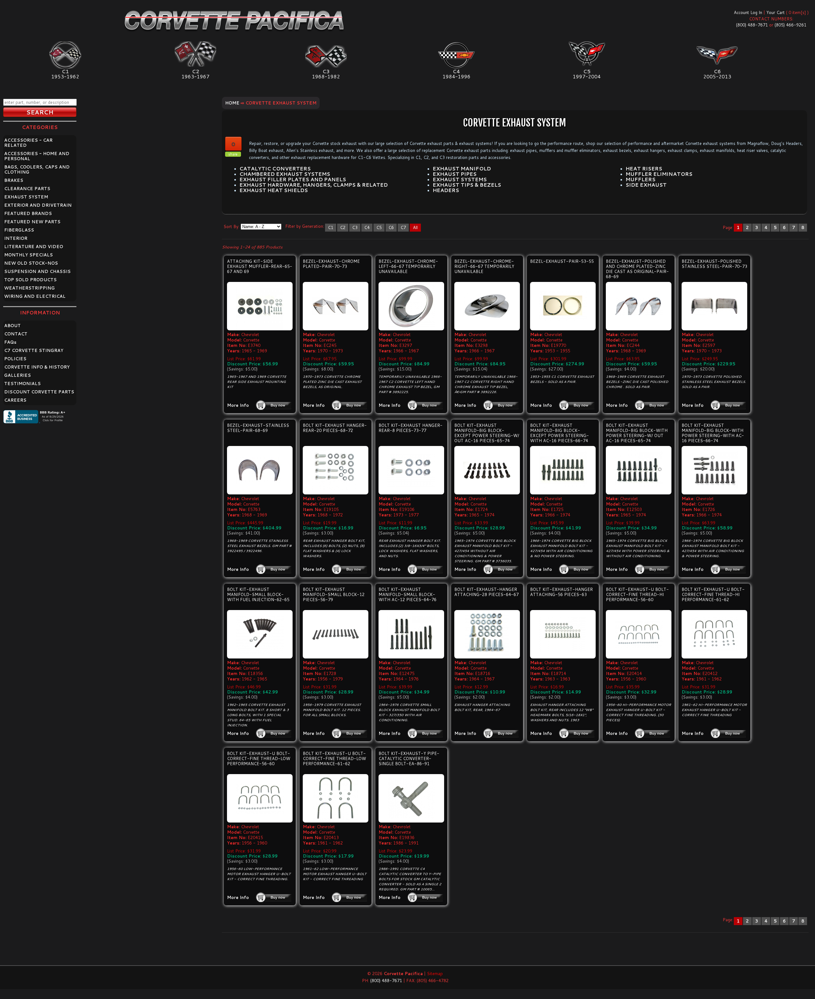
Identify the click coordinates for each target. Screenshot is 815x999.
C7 (403, 227)
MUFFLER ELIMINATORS (659, 173)
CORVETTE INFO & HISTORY (37, 367)
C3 (355, 227)
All (415, 227)
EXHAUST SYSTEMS (460, 179)
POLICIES (15, 359)
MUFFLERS (641, 179)
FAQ (10, 342)
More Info (238, 405)
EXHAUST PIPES (455, 173)
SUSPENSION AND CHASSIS (37, 271)
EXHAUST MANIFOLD (462, 168)
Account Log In (748, 12)
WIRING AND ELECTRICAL (35, 296)
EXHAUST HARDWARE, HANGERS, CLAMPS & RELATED (313, 184)
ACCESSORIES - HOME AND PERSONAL (36, 156)
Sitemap (435, 973)
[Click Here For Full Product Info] (260, 306)
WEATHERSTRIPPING (29, 288)
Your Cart (775, 12)
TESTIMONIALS (22, 383)
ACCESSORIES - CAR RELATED (28, 142)
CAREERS (15, 400)
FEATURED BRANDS (28, 213)
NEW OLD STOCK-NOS (31, 263)
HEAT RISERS (644, 168)
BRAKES (13, 180)
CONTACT (15, 334)
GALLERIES (17, 375)
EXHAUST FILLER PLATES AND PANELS (292, 179)
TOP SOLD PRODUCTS (30, 280)
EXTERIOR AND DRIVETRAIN (38, 205)
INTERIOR (15, 238)
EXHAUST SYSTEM (26, 197)
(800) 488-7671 (752, 25)
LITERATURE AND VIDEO (33, 246)
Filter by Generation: (304, 226)
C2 (342, 227)
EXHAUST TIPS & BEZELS (467, 184)
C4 (367, 227)
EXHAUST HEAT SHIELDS (273, 190)
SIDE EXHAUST (646, 184)
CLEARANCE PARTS (27, 188)
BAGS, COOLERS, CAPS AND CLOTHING (37, 169)
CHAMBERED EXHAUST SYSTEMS (284, 173)
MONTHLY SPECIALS (28, 255)
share (232, 154)
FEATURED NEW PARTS (32, 222)
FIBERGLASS (19, 230)
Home (232, 103)
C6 (391, 227)
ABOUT (12, 325)
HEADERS (446, 190)
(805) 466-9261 (790, 25)
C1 (330, 227)
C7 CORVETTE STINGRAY (33, 350)
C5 (379, 227)
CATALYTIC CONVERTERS (275, 168)
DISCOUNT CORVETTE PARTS (39, 392)
